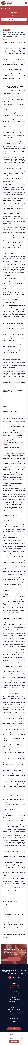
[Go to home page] (6, 3)
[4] (24, 234)
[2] (14, 181)
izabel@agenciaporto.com (14, 1011)
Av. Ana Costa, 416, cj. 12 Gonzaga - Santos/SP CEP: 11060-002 (14, 1001)
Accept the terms (14, 1041)
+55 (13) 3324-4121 (14, 987)
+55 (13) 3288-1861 (14, 985)
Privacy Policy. (19, 1038)
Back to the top (14, 1028)
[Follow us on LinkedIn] (14, 1021)
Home (2, 8)
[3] (8, 191)
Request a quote (14, 959)
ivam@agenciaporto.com (14, 1014)
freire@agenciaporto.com (14, 1009)
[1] (11, 64)
